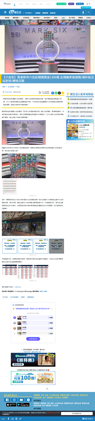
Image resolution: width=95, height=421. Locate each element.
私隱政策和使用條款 (52, 413)
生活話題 (11, 86)
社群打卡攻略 (62, 4)
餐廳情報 (50, 397)
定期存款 (52, 13)
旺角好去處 (37, 397)
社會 (44, 397)
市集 (42, 395)
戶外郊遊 (57, 397)
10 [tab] (49, 22)
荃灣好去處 (84, 395)
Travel (20, 4)
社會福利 (65, 397)
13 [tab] (47, 25)
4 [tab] (49, 20)
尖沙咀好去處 (54, 395)
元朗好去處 (75, 395)
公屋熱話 (37, 13)
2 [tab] (45, 20)
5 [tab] (51, 20)
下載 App (80, 4)
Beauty (34, 4)
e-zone (48, 4)
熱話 (18, 86)
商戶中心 (71, 4)
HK (14, 4)
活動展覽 (37, 395)
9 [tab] (47, 22)
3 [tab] (47, 20)
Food (27, 4)
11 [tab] (51, 22)
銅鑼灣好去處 (65, 395)
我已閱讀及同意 (76, 413)
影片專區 (72, 18)
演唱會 (7, 18)
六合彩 (16, 287)
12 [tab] (53, 22)
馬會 (23, 297)
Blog (41, 4)
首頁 (3, 86)
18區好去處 (90, 18)
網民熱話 (37, 403)
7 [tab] (43, 22)
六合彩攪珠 (14, 297)
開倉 (46, 395)
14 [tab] (49, 25)
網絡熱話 (31, 297)
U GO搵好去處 (86, 7)
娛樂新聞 (45, 13)
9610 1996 (43, 291)
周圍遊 (80, 18)
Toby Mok (8, 92)
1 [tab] (43, 20)
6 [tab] (53, 20)
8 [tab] (45, 22)
